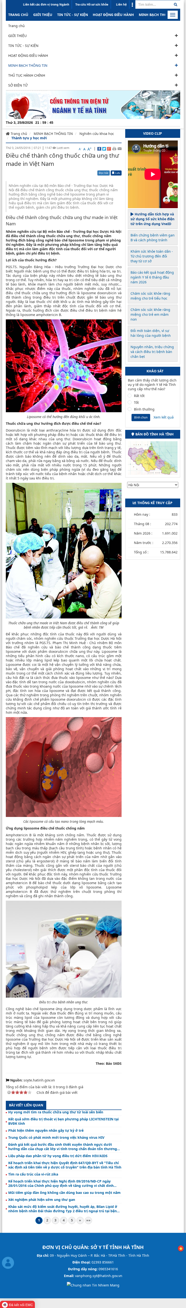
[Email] (119, 148)
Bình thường (144, 409)
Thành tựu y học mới (29, 138)
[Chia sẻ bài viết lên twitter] (104, 148)
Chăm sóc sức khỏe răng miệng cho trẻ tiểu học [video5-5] (150, 296)
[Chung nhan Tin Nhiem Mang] (93, 1285)
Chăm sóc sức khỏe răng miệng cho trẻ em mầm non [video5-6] (150, 314)
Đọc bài (103, 173)
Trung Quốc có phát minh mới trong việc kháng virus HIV (56, 1137)
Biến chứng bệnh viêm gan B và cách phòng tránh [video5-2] (153, 237)
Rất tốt (139, 396)
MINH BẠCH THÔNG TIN (159, 14)
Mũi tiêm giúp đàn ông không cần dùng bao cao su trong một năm (64, 1192)
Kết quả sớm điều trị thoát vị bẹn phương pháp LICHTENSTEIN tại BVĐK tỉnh (63, 1121)
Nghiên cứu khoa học (96, 133)
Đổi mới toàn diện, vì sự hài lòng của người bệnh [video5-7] (151, 333)
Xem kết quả (164, 417)
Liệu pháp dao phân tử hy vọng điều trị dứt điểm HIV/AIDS (58, 1156)
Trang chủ (18, 14)
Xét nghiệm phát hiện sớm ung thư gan (41, 1200)
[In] (114, 148)
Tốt (136, 402)
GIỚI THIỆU (42, 14)
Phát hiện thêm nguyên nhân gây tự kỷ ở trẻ (46, 1130)
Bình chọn (140, 417)
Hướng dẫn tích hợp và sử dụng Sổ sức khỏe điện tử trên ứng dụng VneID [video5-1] (152, 219)
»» (88, 1220)
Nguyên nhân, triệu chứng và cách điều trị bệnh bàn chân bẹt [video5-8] (152, 352)
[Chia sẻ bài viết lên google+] (109, 148)
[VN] (181, 1248)
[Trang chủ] (93, 104)
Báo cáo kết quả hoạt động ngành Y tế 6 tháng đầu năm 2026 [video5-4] (152, 277)
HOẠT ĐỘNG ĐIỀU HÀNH (113, 14)
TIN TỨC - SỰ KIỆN (72, 14)
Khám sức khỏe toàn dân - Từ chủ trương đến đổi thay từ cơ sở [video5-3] (152, 256)
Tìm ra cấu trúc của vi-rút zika (33, 1174)
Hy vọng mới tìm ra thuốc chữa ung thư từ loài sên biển (55, 1112)
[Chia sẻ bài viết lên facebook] (99, 148)
